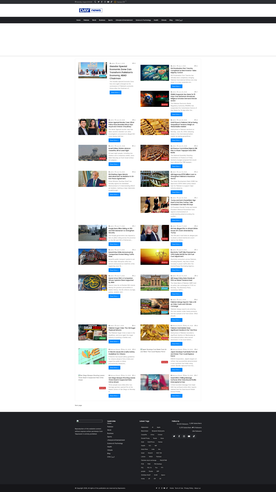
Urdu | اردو (179, 20)
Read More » (115, 92)
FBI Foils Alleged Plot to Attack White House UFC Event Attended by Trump (184, 230)
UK (149, 478)
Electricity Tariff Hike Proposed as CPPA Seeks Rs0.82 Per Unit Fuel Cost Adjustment (183, 254)
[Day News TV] (91, 10)
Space (163, 475)
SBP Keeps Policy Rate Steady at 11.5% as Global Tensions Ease (183, 279)
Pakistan (86, 20)
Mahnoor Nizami (177, 325)
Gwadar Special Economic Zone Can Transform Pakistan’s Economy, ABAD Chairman (121, 72)
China (152, 434)
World (94, 20)
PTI (162, 467)
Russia (151, 471)
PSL (142, 467)
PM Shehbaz (158, 464)
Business (102, 20)
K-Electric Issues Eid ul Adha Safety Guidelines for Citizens (122, 353)
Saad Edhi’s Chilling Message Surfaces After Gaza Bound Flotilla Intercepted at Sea (183, 380)
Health (156, 20)
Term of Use (179, 488)
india (153, 449)
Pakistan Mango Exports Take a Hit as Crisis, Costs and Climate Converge (183, 304)
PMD (149, 464)
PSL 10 (149, 467)
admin (113, 63)
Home (78, 20)
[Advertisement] (138, 39)
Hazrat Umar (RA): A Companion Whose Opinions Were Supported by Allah (121, 280)
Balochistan (144, 431)
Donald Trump (145, 438)
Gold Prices (151, 442)
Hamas (160, 442)
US (160, 478)
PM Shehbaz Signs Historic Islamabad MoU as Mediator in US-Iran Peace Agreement (121, 176)
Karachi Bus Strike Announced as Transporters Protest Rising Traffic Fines (121, 254)
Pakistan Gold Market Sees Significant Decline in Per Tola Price (184, 329)
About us (197, 488)
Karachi (150, 453)
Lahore (143, 456)
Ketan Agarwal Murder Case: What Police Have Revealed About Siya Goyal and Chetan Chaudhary (121, 124)
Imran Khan (144, 449)
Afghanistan (144, 427)
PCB (142, 464)
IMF (156, 445)
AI (152, 427)
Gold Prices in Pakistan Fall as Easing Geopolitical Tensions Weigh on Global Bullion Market (184, 124)
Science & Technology (143, 20)
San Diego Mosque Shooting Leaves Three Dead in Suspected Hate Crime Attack (122, 380)
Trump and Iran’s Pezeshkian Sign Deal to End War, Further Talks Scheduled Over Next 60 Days (183, 202)
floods (155, 438)
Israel (142, 453)
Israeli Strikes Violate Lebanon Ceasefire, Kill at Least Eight (120, 149)
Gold (142, 442)
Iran (159, 449)
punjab (143, 471)
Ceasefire (144, 434)
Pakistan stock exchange (148, 460)
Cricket (160, 434)
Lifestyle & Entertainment (124, 20)
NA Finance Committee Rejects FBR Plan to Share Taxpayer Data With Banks (184, 150)
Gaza (162, 438)
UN (155, 478)
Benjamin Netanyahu (158, 431)
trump (143, 478)
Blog (170, 20)
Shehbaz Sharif (145, 475)
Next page (78, 405)
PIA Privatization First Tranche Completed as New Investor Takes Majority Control (183, 70)
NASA (151, 456)
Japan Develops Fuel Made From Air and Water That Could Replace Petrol (184, 354)
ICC (150, 445)
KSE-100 (159, 453)
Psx (156, 467)
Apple (158, 427)
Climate (163, 20)
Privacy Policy (188, 488)
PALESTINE (163, 460)
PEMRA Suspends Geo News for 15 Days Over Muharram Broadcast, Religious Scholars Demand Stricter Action (184, 97)
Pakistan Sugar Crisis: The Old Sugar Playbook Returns (122, 329)
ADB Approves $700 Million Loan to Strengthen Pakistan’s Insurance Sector (183, 176)
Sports (110, 20)
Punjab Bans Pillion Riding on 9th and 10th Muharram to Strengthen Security (121, 230)
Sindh (156, 475)
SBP (158, 471)
